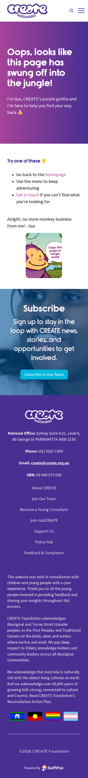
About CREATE (44, 487)
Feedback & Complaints (44, 552)
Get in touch (27, 194)
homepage (55, 174)
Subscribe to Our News (44, 374)
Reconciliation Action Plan (29, 701)
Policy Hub (44, 542)
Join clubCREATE (44, 520)
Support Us (44, 531)
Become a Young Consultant (44, 509)
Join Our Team (44, 498)
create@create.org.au (50, 463)
